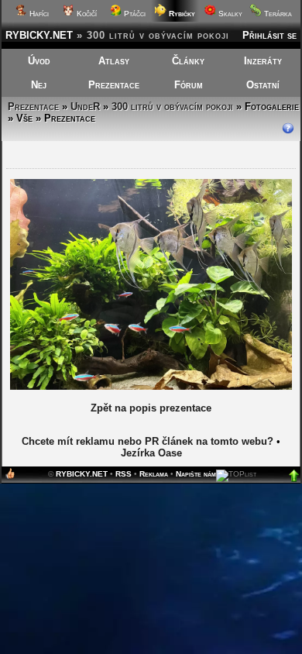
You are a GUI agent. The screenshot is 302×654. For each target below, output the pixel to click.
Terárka (277, 13)
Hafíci (38, 13)
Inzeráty (263, 61)
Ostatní (263, 85)
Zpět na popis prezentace (151, 408)
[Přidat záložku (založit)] (10, 477)
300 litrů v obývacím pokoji (172, 106)
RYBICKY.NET (39, 35)
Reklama (153, 474)
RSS (123, 474)
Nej (38, 85)
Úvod (39, 61)
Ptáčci (134, 13)
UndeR (85, 106)
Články (188, 61)
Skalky (229, 13)
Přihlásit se (269, 35)
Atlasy (113, 61)
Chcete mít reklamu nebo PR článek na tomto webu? (147, 441)
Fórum (188, 85)
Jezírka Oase (151, 453)
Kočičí (85, 13)
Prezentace (113, 85)
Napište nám (196, 474)
